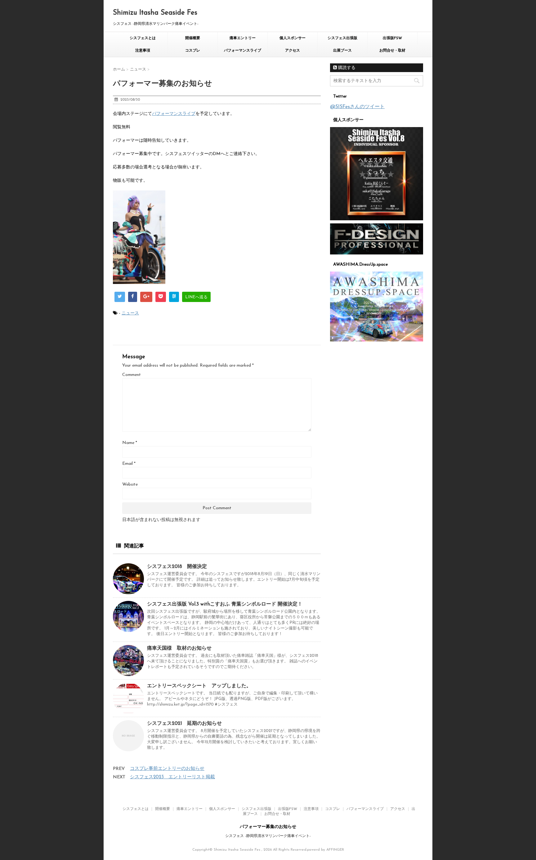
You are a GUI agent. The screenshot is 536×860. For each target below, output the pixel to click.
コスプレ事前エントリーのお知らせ (167, 768)
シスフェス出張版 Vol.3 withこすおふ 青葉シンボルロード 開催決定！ (224, 604)
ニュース (130, 313)
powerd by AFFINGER (325, 850)
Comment (131, 375)
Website (130, 484)
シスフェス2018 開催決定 (177, 566)
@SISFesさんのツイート (357, 106)
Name (129, 443)
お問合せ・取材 (392, 51)
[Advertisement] (376, 441)
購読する (346, 68)
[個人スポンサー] (376, 173)
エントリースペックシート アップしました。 (199, 686)
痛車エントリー (243, 38)
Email (129, 463)
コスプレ (192, 51)
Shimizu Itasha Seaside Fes (155, 12)
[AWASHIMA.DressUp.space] (376, 306)
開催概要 (192, 38)
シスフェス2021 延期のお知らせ (184, 723)
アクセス (292, 51)
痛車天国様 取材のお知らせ (179, 648)
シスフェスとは (143, 38)
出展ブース (342, 51)
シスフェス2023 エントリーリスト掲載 (172, 777)
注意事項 (142, 51)
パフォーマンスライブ (242, 51)
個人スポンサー (292, 38)
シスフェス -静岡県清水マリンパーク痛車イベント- (268, 836)
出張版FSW (392, 38)
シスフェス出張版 (342, 38)
